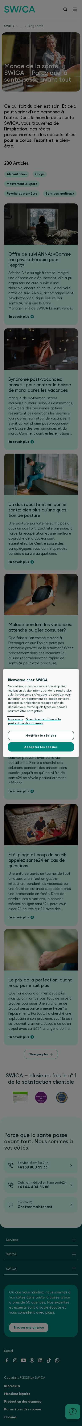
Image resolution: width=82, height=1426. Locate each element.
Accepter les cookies (40, 747)
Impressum (15, 719)
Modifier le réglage (40, 735)
